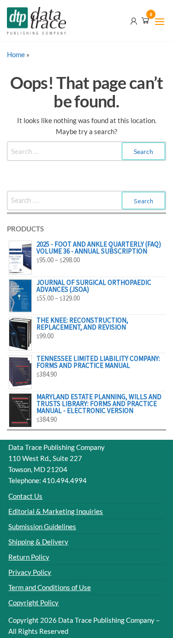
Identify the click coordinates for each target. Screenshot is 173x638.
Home (16, 54)
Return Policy (28, 557)
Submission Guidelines (42, 526)
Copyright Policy (33, 602)
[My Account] (134, 20)
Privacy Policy (29, 572)
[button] (159, 21)
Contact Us (25, 496)
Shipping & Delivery (38, 542)
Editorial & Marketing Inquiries (55, 511)
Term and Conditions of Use (49, 587)
